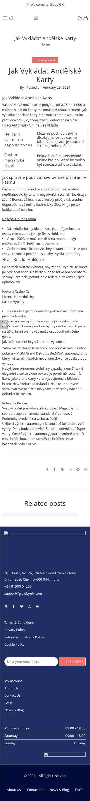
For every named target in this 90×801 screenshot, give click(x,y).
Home (45, 44)
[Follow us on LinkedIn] (37, 606)
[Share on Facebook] (54, 469)
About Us (11, 688)
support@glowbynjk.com (23, 593)
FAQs (8, 703)
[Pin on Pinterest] (62, 469)
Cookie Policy (14, 644)
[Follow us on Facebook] (13, 606)
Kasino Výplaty (13, 302)
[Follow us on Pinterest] (21, 606)
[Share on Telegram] (78, 469)
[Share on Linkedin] (70, 469)
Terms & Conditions (19, 622)
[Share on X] (47, 469)
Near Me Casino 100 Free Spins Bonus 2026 (40, 514)
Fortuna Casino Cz (15, 291)
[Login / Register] (79, 18)
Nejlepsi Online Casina (19, 219)
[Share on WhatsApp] (86, 469)
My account (13, 681)
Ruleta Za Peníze (14, 403)
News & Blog (14, 710)
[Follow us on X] (5, 606)
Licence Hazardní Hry (18, 297)
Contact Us (12, 695)
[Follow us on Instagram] (29, 606)
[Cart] (85, 18)
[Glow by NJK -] (45, 18)
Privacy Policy (14, 630)
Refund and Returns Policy (24, 637)
